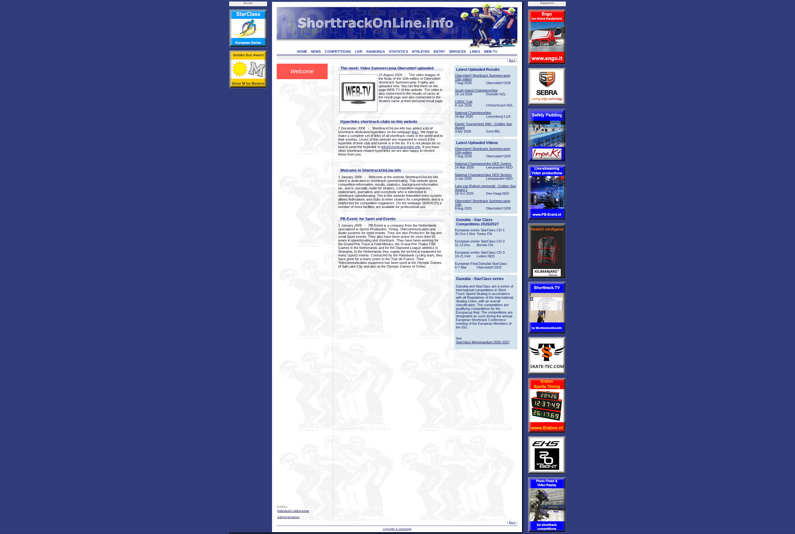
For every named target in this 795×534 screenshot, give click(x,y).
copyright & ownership (397, 529)
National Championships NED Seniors (483, 175)
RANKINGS (375, 51)
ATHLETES (420, 51)
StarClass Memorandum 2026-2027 (483, 342)
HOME (302, 51)
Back (512, 60)
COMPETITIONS (338, 51)
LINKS (475, 51)
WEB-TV (490, 51)
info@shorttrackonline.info (400, 147)
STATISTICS (398, 51)
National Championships (473, 113)
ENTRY (439, 51)
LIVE (358, 51)
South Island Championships (476, 90)
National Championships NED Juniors (483, 163)
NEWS (316, 51)
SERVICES (457, 51)
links (415, 132)
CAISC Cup (463, 101)
